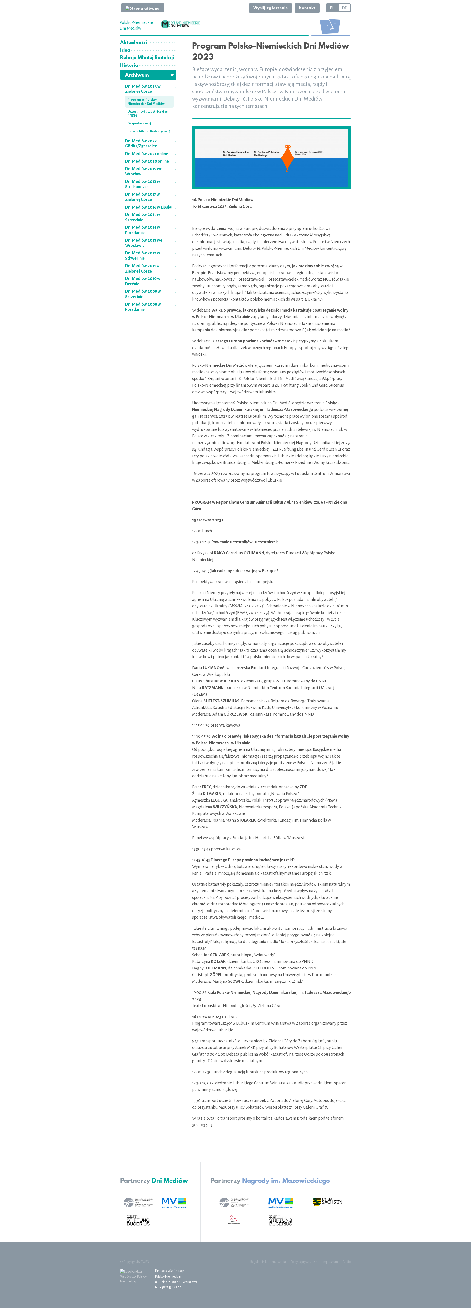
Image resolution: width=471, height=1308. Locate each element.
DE (344, 8)
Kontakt (307, 7)
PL (332, 8)
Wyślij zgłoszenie (270, 7)
